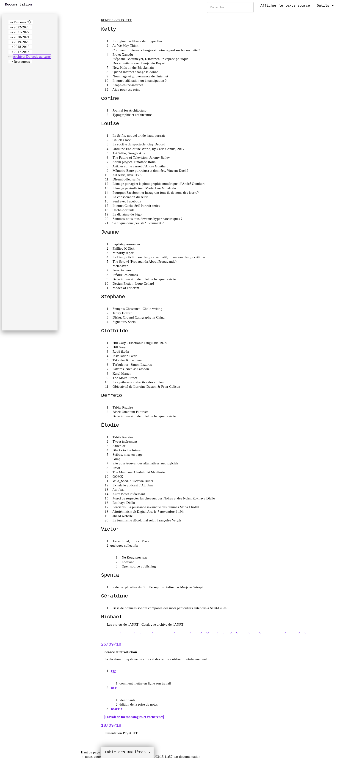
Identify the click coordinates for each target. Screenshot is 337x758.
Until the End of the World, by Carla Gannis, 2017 (148, 149)
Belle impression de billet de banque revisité (144, 279)
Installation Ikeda (124, 356)
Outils (324, 6)
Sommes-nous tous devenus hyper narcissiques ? (147, 219)
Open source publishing (138, 566)
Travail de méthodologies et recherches (134, 717)
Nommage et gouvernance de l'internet (140, 76)
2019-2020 (22, 42)
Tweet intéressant (124, 441)
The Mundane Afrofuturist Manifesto (138, 472)
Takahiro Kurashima (127, 360)
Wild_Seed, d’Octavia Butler (132, 481)
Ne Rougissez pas (134, 557)
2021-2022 (22, 32)
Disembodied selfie (126, 179)
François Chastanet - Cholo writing (137, 309)
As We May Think (125, 45)
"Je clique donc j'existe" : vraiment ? (138, 223)
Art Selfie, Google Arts (128, 153)
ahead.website (122, 516)
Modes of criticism (125, 288)
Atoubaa (118, 489)
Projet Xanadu (122, 54)
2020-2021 (22, 37)
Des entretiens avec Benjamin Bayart (138, 63)
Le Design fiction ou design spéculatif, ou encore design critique (158, 257)
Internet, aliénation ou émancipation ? (139, 80)
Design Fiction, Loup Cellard (133, 283)
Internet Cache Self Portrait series (136, 205)
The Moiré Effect (124, 378)
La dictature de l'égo (127, 214)
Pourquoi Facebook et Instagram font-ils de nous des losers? (155, 192)
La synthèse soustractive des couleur (138, 382)
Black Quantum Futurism (130, 412)
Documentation (18, 4)
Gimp (116, 459)
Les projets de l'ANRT (122, 624)
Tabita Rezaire (122, 407)
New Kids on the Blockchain (133, 67)
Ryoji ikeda (120, 351)
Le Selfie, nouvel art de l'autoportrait (138, 135)
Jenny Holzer (122, 313)
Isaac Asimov (122, 270)
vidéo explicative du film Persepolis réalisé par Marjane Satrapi (157, 587)
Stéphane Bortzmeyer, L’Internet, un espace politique (150, 59)
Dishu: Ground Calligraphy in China (138, 317)
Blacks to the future (126, 450)
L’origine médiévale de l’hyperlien (137, 41)
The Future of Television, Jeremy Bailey (141, 157)
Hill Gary (119, 347)
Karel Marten (121, 373)
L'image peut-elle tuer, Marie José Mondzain (144, 188)
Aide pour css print (126, 89)
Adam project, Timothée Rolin (134, 162)
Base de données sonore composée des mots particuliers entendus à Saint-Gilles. (169, 608)
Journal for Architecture (129, 110)
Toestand (128, 562)
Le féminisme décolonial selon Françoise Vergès (147, 520)
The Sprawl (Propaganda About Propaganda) (144, 261)
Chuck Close (121, 140)
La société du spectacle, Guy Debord (138, 144)
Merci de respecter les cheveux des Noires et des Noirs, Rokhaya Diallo (163, 498)
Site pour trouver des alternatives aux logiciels (145, 463)
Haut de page (90, 752)
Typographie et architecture (132, 115)
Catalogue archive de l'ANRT (162, 624)
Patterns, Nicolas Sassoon (130, 369)
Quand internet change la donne (135, 72)
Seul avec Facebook (126, 201)
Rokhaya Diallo (123, 502)
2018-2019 (22, 47)
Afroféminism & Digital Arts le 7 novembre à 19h (148, 511)
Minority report (123, 253)
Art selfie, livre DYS (126, 175)
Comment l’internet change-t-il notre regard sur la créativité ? (156, 50)
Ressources (22, 61)
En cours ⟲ (22, 22)
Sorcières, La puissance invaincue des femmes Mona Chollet (155, 507)
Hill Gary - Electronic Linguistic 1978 (139, 343)
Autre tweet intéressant (128, 494)
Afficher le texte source (285, 6)
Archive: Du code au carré (32, 56)
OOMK (117, 476)
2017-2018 (22, 52)
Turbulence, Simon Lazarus (132, 364)
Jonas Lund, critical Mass (130, 541)
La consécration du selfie (130, 197)
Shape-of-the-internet (127, 85)
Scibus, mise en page (127, 454)
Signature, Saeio (124, 322)
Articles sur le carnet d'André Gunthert (140, 166)
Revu (116, 468)
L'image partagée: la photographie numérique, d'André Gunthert (158, 183)
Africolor (118, 446)
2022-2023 (22, 27)
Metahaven (120, 266)
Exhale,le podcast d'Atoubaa (132, 485)
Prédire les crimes (125, 275)
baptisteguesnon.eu (126, 244)
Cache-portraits (123, 210)
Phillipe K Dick (123, 248)
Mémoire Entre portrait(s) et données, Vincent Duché (150, 170)
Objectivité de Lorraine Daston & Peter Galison (146, 386)
